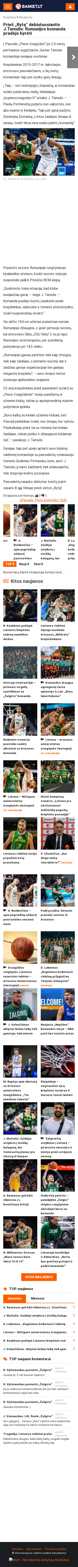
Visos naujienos (39, 1277)
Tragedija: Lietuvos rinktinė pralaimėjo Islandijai (38, 1434)
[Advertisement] (39, 225)
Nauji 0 (24, 564)
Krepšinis (9, 17)
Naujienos (25, 17)
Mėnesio (37, 1298)
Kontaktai (17, 1549)
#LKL (63, 500)
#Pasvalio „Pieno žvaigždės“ (39, 500)
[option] (52, 532)
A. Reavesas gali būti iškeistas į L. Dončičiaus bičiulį (40, 1307)
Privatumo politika (55, 1549)
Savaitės (15, 1298)
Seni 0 (38, 564)
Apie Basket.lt (34, 1549)
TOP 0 (9, 564)
